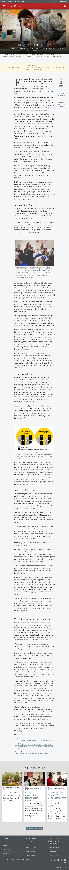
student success (20, 740)
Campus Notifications (32, 838)
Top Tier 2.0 (6, 853)
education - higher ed (31, 740)
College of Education (21, 745)
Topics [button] (54, 1)
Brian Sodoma (61, 95)
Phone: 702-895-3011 (54, 847)
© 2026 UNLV (6, 859)
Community (6, 849)
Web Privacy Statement (32, 847)
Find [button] (65, 6)
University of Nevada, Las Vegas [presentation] (16, 1)
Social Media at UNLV (61, 867)
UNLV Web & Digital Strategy (23, 859)
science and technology (45, 740)
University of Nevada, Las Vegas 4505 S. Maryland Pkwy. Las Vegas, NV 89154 (55, 841)
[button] (4, 6)
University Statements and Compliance (33, 843)
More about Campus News (34, 828)
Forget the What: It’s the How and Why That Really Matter (31, 753)
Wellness (5, 845)
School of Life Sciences (34, 745)
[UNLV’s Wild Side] (12, 797)
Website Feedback (31, 855)
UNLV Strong (6, 842)
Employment (6, 838)
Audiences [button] (63, 1)
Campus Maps (52, 851)
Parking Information (53, 855)
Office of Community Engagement (24, 746)
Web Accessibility (30, 851)
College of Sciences (47, 745)
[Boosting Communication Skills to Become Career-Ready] (34, 797)
